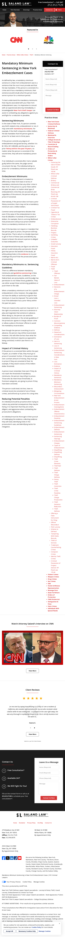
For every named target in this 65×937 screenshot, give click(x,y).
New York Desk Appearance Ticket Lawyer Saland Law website (23, 895)
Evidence (57, 366)
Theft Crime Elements (57, 461)
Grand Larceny (56, 244)
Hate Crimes (52, 606)
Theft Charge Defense (57, 475)
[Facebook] (4, 858)
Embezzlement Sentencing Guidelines (59, 423)
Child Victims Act (54, 599)
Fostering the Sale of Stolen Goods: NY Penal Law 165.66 (55, 166)
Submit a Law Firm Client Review (32, 741)
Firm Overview (15, 10)
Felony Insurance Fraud (54, 253)
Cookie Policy (27, 882)
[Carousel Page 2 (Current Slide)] (34, 728)
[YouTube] (19, 858)
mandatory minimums (23, 129)
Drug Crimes (52, 579)
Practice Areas (37, 10)
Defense (57, 330)
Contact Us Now (53, 110)
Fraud (53, 266)
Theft (31, 55)
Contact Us (49, 10)
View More (32, 671)
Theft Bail (57, 466)
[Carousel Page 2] (32, 49)
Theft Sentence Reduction (57, 504)
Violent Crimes (53, 574)
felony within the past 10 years (19, 149)
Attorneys (26, 10)
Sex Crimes (52, 581)
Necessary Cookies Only (27, 931)
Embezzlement (56, 219)
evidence (24, 254)
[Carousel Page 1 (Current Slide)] (29, 49)
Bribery (53, 180)
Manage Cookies (39, 882)
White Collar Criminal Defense (55, 176)
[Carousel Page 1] (30, 728)
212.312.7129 (55, 5)
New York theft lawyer (23, 110)
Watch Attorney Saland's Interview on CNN (32, 623)
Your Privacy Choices (14, 882)
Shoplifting (58, 450)
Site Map (40, 823)
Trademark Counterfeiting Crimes (56, 547)
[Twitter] (8, 858)
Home (4, 10)
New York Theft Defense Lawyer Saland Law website (20, 890)
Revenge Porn (53, 590)
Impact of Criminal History (57, 371)
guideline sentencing (22, 273)
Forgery (53, 233)
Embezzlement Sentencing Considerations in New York (59, 354)
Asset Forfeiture (54, 593)
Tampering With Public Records (55, 536)
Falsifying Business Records (54, 228)
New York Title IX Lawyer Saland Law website (17, 899)
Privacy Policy (31, 823)
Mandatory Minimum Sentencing (58, 382)
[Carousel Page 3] (36, 49)
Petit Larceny (55, 527)
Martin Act (54, 257)
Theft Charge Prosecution (58, 497)
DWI (49, 584)
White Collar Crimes (22, 55)
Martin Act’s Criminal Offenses (55, 262)
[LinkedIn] (11, 858)
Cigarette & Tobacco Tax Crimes (55, 214)
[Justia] (15, 858)
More (60, 10)
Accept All (9, 931)
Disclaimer (22, 823)
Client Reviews (33, 689)
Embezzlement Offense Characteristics (59, 411)
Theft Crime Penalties (57, 490)
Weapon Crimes (53, 577)
